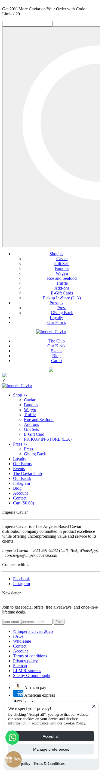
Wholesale (22, 641)
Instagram (21, 483)
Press (54, 302)
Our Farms (56, 322)
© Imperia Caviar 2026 (33, 631)
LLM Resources (27, 670)
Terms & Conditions (48, 764)
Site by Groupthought (31, 675)
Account (20, 493)
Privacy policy (25, 660)
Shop (54, 253)
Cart (56, 360)
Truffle (62, 283)
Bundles (62, 268)
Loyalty (56, 317)
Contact (19, 498)
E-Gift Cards (62, 293)
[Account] (51, 370)
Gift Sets (61, 263)
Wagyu (62, 273)
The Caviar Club (27, 473)
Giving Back (62, 312)
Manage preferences (51, 749)
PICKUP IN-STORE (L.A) (48, 439)
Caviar (62, 258)
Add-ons (61, 288)
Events (56, 350)
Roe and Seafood (62, 278)
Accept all (51, 736)
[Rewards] (13, 759)
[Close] (94, 706)
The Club (56, 341)
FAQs (18, 636)
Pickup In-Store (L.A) (62, 298)
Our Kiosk (56, 346)
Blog (56, 355)
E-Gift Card (34, 434)
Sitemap (20, 665)
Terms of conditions (30, 656)
